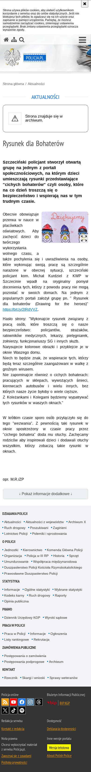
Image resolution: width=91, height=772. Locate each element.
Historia (58, 556)
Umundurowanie (16, 561)
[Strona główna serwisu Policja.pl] (6, 39)
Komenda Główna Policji (65, 550)
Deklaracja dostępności (61, 728)
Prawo (7, 609)
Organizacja (13, 556)
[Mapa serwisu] (14, 39)
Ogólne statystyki (37, 589)
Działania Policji (15, 513)
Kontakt (8, 669)
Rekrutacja (41, 639)
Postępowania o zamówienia (25, 656)
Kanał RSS (5, 702)
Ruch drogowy (14, 528)
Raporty (60, 595)
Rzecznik (11, 678)
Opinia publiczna (16, 601)
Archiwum (56, 662)
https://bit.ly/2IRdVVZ (20, 309)
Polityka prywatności (14, 762)
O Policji (8, 541)
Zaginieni (59, 528)
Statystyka (11, 581)
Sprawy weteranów (63, 678)
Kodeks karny (14, 595)
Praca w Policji (13, 625)
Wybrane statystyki (68, 589)
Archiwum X (77, 522)
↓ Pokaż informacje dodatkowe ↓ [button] (45, 494)
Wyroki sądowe (56, 617)
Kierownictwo (32, 550)
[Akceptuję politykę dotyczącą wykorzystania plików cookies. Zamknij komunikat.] (84, 3)
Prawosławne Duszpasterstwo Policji (31, 573)
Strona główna (13, 84)
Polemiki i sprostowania (49, 533)
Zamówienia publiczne (19, 647)
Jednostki (11, 550)
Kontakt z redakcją (12, 728)
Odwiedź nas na (13, 702)
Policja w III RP (38, 556)
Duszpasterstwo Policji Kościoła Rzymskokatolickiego (43, 567)
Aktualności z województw (45, 522)
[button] (82, 40)
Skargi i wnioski (33, 678)
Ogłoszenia (58, 634)
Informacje (12, 589)
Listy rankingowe (16, 639)
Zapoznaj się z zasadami (16, 755)
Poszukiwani (39, 528)
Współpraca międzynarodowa (55, 561)
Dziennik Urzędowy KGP (22, 617)
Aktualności (36, 84)
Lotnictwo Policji (16, 533)
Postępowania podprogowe (24, 662)
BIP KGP (65, 703)
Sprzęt (74, 556)
